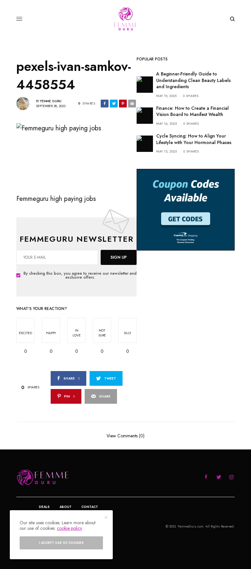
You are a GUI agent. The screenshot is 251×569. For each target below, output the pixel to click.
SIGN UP (118, 257)
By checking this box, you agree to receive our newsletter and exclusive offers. (80, 275)
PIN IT (80, 155)
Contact (89, 506)
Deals (44, 506)
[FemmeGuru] (125, 19)
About (65, 506)
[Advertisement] (186, 306)
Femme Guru (50, 101)
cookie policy (69, 528)
